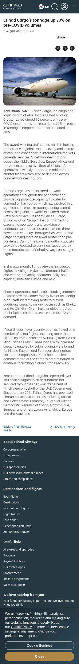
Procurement (12, 573)
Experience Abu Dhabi (17, 526)
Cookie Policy (21, 627)
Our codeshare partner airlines (23, 473)
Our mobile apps (14, 567)
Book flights (11, 496)
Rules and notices (14, 585)
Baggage (9, 555)
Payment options (14, 561)
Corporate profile (14, 449)
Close (39, 656)
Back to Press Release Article (17, 428)
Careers (8, 461)
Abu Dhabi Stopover (16, 532)
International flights (16, 508)
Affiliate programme (16, 579)
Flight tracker (12, 514)
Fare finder (10, 520)
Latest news (11, 455)
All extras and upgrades (18, 549)
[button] (44, 6)
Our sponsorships (14, 467)
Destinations (11, 502)
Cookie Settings (39, 645)
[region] (39, 636)
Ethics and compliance (18, 479)
